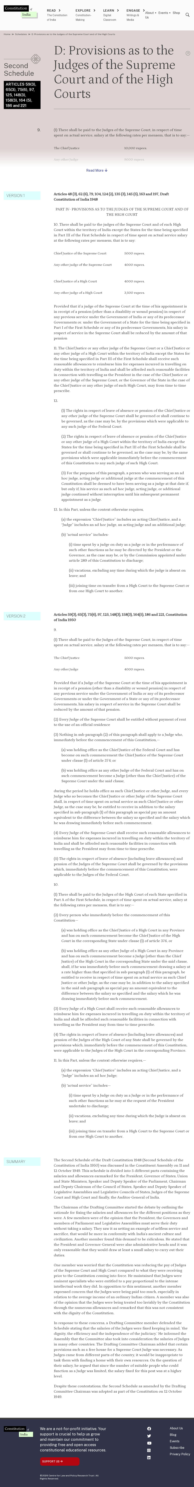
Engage (133, 10)
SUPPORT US (51, 1461)
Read (51, 10)
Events (163, 13)
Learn (108, 10)
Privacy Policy (180, 1454)
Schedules (21, 34)
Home (7, 34)
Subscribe (177, 1448)
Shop (176, 13)
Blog (173, 1435)
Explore (83, 10)
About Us (176, 1428)
